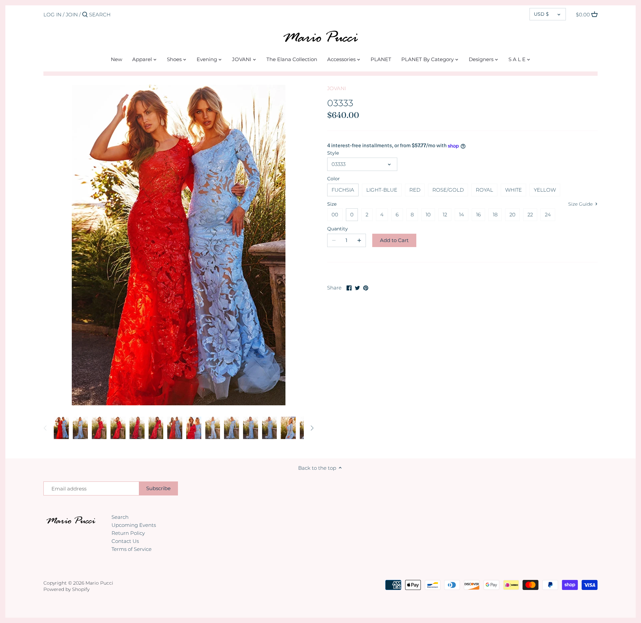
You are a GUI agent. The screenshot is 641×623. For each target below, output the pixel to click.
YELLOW (545, 190)
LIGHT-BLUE (381, 190)
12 (445, 214)
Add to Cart (394, 240)
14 (461, 214)
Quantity (337, 228)
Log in (52, 14)
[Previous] (45, 428)
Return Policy (128, 533)
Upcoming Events (134, 525)
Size (332, 204)
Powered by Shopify (66, 589)
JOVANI (336, 88)
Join (72, 14)
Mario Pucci (99, 583)
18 (495, 214)
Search (120, 517)
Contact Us (125, 541)
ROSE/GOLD (448, 190)
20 (512, 214)
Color (333, 178)
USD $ (541, 14)
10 (428, 214)
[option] (61, 428)
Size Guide (581, 204)
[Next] (311, 428)
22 (530, 214)
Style (333, 153)
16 (478, 214)
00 (335, 214)
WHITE (513, 190)
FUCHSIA (343, 190)
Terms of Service (132, 549)
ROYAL (484, 190)
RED (414, 190)
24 (548, 214)
